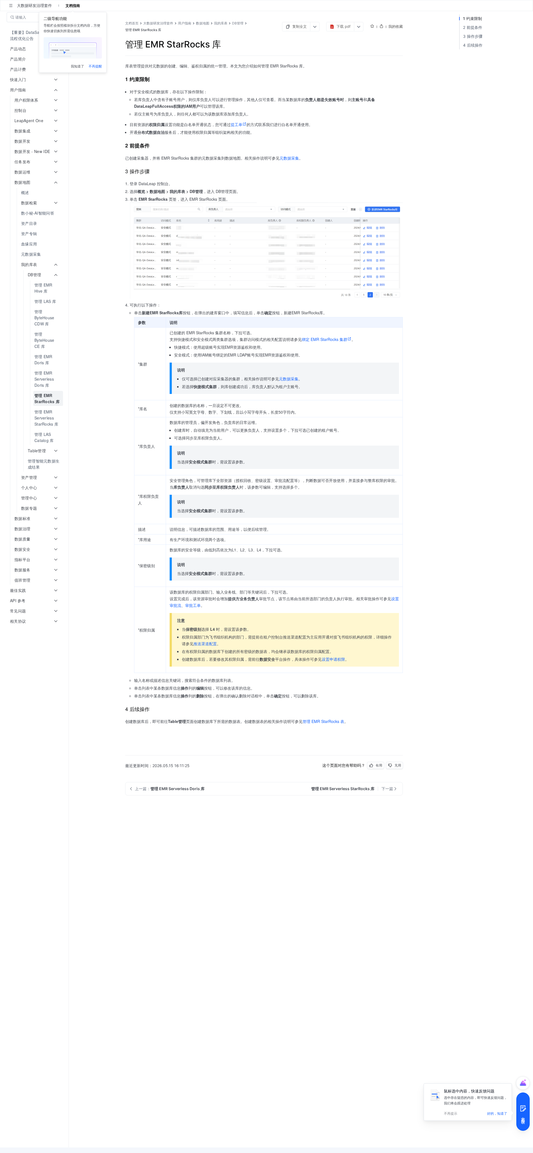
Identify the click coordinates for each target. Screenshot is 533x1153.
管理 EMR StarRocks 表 (323, 721)
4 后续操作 (473, 45)
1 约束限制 (472, 18)
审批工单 (193, 605)
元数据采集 (289, 158)
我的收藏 (395, 26)
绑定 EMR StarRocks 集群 (324, 339)
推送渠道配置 (205, 643)
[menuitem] (35, 35)
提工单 (236, 124)
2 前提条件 (472, 27)
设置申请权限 (333, 659)
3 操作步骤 (473, 36)
